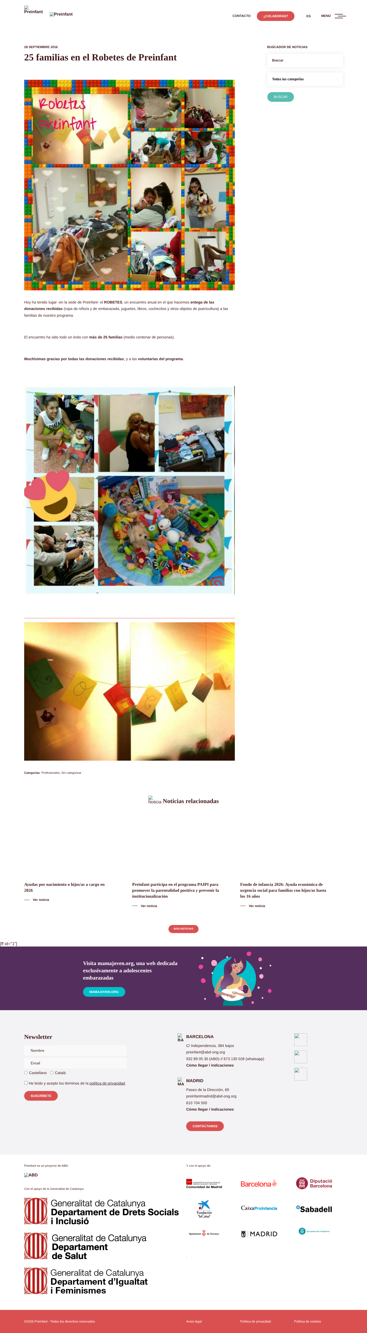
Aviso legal (194, 1321)
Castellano (38, 1073)
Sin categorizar (71, 773)
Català (60, 1073)
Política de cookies (307, 1321)
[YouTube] (300, 1074)
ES (308, 16)
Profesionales (50, 773)
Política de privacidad (255, 1321)
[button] (242, 16)
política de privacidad (107, 1083)
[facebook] (300, 1039)
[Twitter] (300, 1056)
